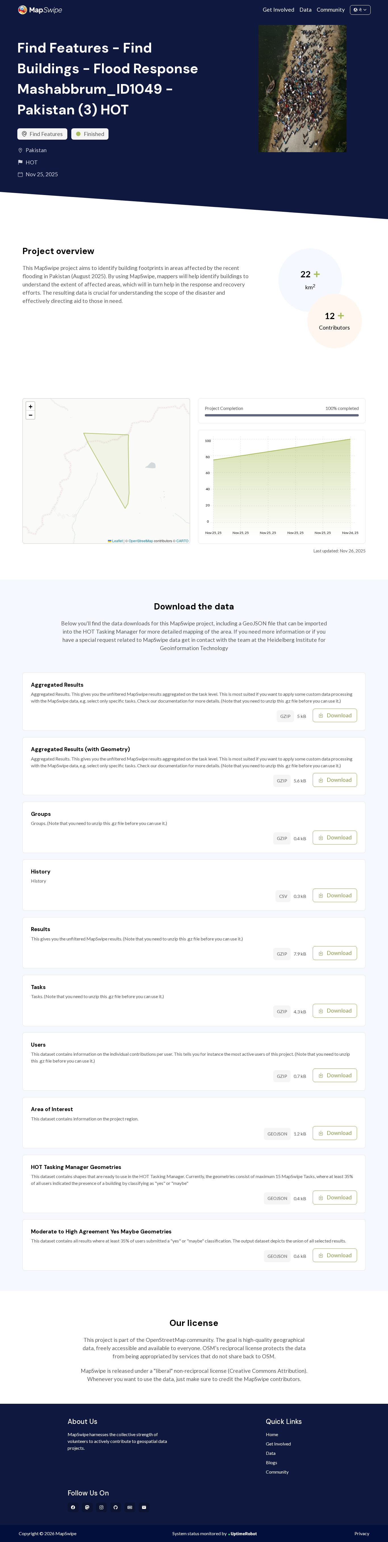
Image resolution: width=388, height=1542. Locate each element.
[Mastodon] (87, 1507)
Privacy (361, 1533)
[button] (30, 406)
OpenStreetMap (141, 540)
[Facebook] (73, 1507)
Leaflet (117, 540)
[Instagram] (101, 1507)
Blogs (271, 1462)
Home (272, 1434)
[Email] (144, 1507)
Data (305, 9)
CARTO (182, 540)
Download (339, 715)
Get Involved (278, 9)
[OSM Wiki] (129, 1507)
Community (331, 9)
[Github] (115, 1507)
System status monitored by (199, 1533)
